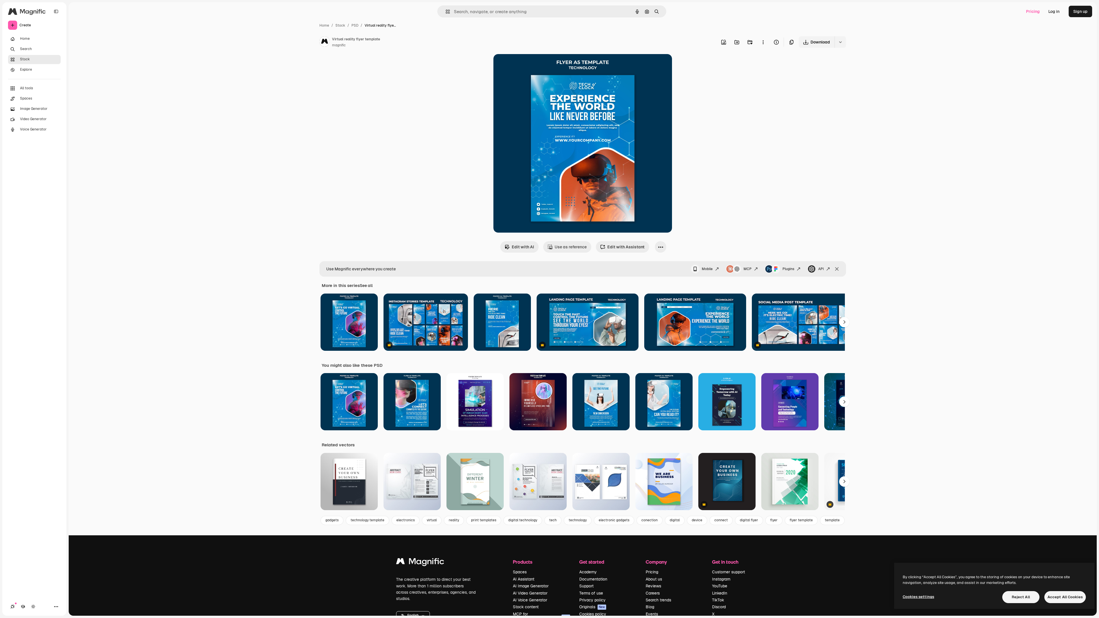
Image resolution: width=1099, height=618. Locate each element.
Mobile (707, 269)
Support (586, 586)
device (697, 520)
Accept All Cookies (1065, 597)
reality (454, 520)
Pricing (1033, 11)
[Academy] (22, 606)
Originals (592, 606)
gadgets (332, 520)
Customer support (728, 572)
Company (656, 562)
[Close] (837, 269)
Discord (719, 606)
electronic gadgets (614, 520)
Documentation (593, 579)
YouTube (719, 586)
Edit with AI (523, 246)
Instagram (721, 579)
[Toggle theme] (33, 606)
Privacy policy (592, 600)
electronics (405, 520)
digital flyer (749, 520)
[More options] (763, 42)
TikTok (718, 600)
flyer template (801, 520)
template (832, 520)
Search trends (658, 600)
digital (675, 520)
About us (654, 579)
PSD (354, 25)
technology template (367, 520)
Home (324, 25)
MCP (748, 269)
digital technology (522, 520)
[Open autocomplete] (445, 11)
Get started (591, 562)
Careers (653, 593)
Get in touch (725, 562)
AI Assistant (523, 579)
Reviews (653, 586)
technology (578, 520)
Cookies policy (592, 614)
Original (530, 65)
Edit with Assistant (626, 246)
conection (649, 520)
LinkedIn (719, 593)
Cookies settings (918, 596)
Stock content (526, 606)
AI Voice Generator (530, 600)
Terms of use (591, 593)
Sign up (1080, 11)
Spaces (520, 572)
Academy (588, 572)
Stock (340, 25)
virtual (432, 520)
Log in (1054, 11)
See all (366, 285)
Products (522, 562)
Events (652, 614)
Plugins (788, 269)
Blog (650, 606)
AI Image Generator (531, 586)
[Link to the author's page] (324, 42)
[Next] (844, 322)
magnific (339, 45)
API (821, 269)
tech (553, 520)
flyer (774, 520)
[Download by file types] (840, 42)
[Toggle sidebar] (56, 11)
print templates (483, 520)
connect (721, 520)
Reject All (1021, 597)
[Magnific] (420, 562)
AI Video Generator (530, 593)
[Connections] (12, 606)
